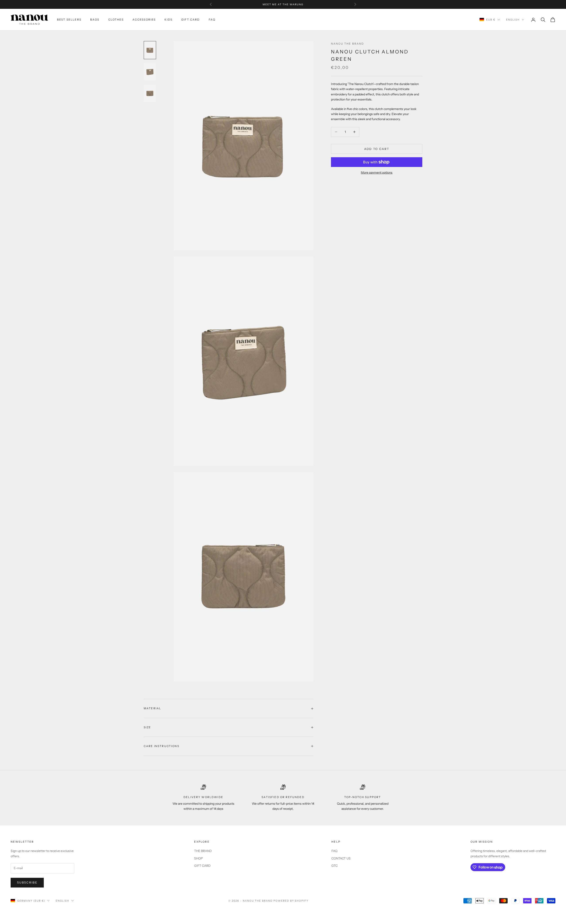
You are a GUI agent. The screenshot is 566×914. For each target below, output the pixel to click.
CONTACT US (341, 858)
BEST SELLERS (69, 19)
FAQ (212, 19)
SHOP (198, 858)
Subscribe (27, 882)
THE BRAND (203, 851)
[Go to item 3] (150, 93)
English (513, 19)
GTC (334, 866)
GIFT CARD (190, 19)
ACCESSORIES (144, 19)
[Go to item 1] (150, 50)
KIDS (168, 19)
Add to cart (376, 148)
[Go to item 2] (150, 72)
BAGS (94, 19)
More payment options (376, 172)
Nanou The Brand (347, 43)
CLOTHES (116, 19)
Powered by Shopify (291, 900)
